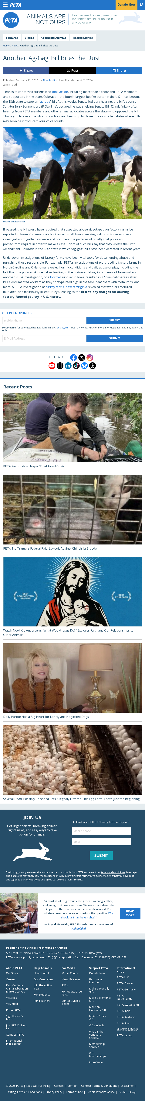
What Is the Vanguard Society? (96, 1035)
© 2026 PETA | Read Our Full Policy (28, 1085)
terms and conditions (113, 872)
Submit (114, 320)
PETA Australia (126, 1017)
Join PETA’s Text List (16, 1027)
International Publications (14, 1042)
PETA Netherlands (124, 997)
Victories (11, 997)
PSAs (65, 985)
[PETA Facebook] (73, 357)
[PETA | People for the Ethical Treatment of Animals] (11, 20)
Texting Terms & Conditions (24, 1092)
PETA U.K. (123, 977)
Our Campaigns (43, 979)
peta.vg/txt (62, 327)
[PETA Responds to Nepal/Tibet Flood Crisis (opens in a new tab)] (72, 432)
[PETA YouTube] (52, 365)
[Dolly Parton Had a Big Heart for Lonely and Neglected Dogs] (72, 682)
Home (6, 45)
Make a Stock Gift (97, 1017)
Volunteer (12, 1003)
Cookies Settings (127, 1092)
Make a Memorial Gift (100, 999)
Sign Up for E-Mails (14, 1017)
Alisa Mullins (50, 80)
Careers (10, 979)
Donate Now (97, 973)
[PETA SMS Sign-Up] (60, 365)
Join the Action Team (43, 986)
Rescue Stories (83, 37)
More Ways (96, 1062)
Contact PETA (15, 1034)
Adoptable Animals (53, 37)
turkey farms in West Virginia (66, 287)
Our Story (12, 973)
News (15, 45)
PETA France (125, 983)
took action (60, 92)
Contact (72, 1085)
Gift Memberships (97, 1054)
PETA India (123, 1011)
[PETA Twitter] (81, 357)
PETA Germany (126, 989)
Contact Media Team (71, 1002)
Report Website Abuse (101, 1092)
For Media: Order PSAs (72, 993)
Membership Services (97, 1045)
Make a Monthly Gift (99, 990)
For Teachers (42, 1000)
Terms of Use (74, 1092)
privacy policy (32, 879)
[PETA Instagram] (89, 357)
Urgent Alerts (42, 973)
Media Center (70, 973)
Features (12, 37)
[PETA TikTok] (76, 365)
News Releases (71, 979)
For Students (42, 994)
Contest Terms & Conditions (99, 1085)
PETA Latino (124, 1035)
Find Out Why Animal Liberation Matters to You (17, 988)
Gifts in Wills (96, 1025)
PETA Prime (13, 1010)
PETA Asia (123, 1023)
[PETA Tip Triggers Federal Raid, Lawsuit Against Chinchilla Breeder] (72, 514)
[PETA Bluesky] (84, 365)
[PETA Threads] (92, 365)
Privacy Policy (54, 1092)
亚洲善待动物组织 (127, 1029)
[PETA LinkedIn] (68, 365)
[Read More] (72, 913)
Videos (29, 37)
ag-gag (45, 101)
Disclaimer (127, 1085)
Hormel (55, 277)
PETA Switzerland (128, 1004)
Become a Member (95, 980)
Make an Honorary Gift (97, 1008)
